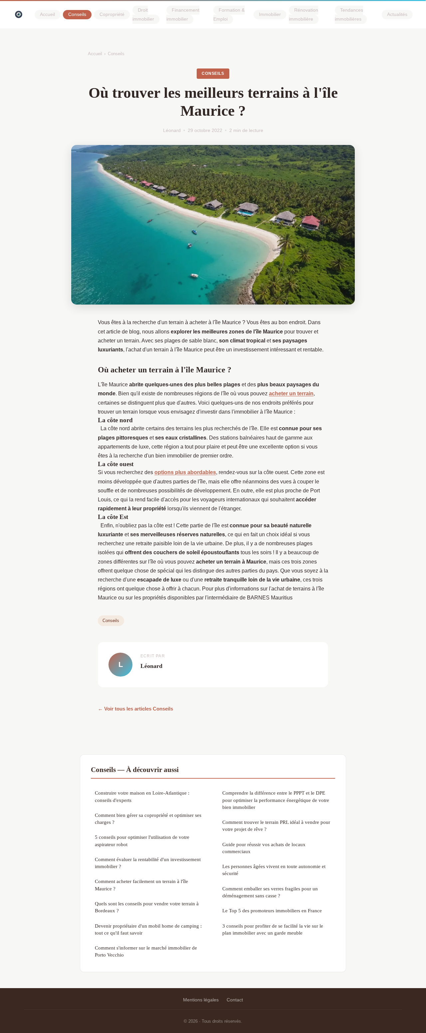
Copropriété (112, 14)
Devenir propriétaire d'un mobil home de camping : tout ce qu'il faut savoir (148, 929)
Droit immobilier (143, 15)
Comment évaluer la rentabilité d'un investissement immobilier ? (148, 862)
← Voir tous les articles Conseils (135, 708)
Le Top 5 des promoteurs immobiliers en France (272, 910)
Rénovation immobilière (303, 15)
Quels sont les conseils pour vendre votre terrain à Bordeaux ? (147, 907)
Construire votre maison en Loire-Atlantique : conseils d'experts (142, 796)
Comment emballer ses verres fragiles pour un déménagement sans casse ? (270, 892)
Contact (235, 999)
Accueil (47, 14)
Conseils (77, 14)
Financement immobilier (182, 15)
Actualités (397, 14)
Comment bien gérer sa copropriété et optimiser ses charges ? (148, 818)
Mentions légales (201, 999)
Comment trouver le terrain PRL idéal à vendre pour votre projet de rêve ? (276, 825)
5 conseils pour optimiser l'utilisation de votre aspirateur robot (142, 840)
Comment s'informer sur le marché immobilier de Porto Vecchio (146, 951)
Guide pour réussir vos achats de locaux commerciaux (264, 847)
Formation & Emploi (229, 15)
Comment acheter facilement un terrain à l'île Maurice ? (141, 884)
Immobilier (270, 14)
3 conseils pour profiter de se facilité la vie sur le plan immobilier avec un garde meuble (272, 929)
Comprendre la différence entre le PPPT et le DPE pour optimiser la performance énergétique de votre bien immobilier (275, 800)
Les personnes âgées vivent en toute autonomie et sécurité (273, 869)
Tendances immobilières (349, 15)
